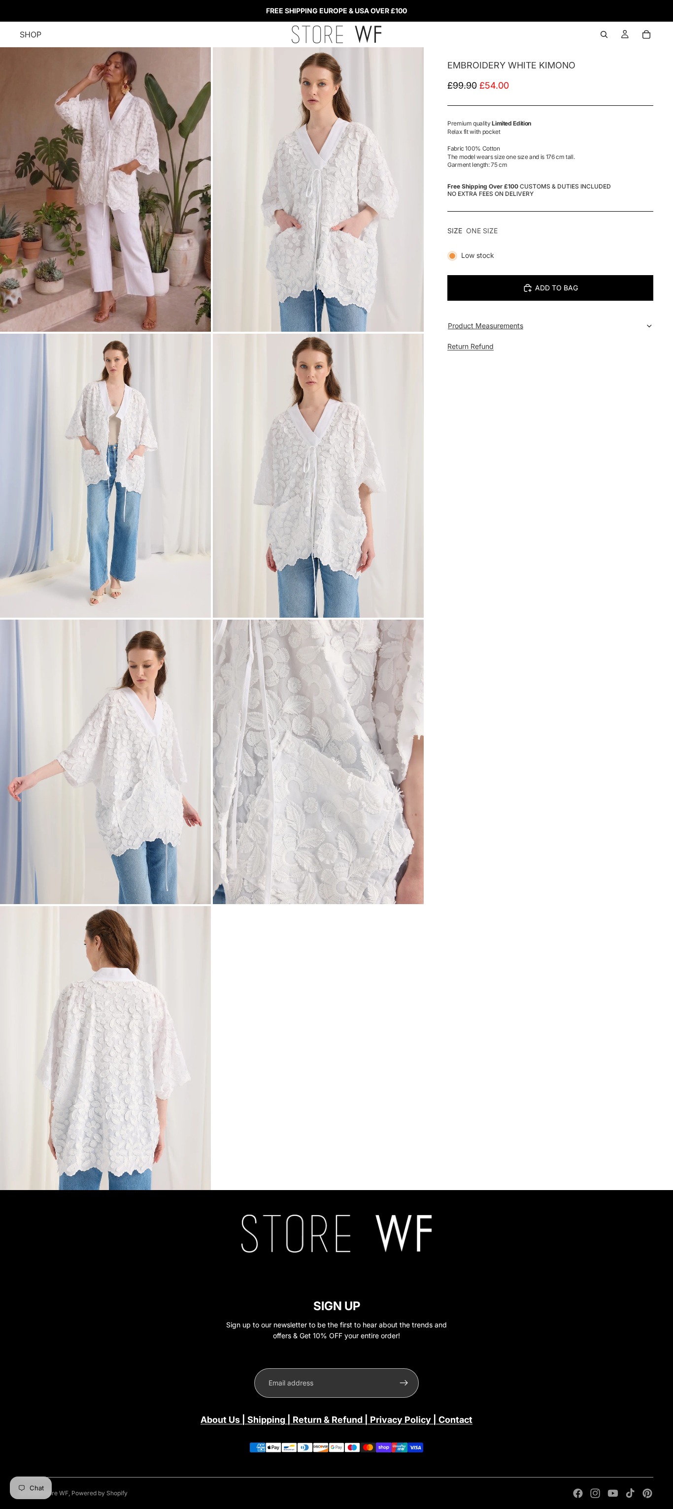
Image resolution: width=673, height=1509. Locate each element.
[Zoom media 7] (105, 1048)
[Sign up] (404, 1383)
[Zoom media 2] (318, 189)
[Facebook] (578, 1493)
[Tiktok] (630, 1493)
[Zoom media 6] (318, 762)
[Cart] (646, 34)
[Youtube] (613, 1493)
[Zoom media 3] (105, 476)
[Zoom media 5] (105, 762)
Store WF (55, 1493)
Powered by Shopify (99, 1493)
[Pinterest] (647, 1493)
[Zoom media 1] (105, 189)
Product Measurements (485, 325)
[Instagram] (595, 1493)
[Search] (604, 34)
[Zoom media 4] (318, 476)
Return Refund (470, 346)
